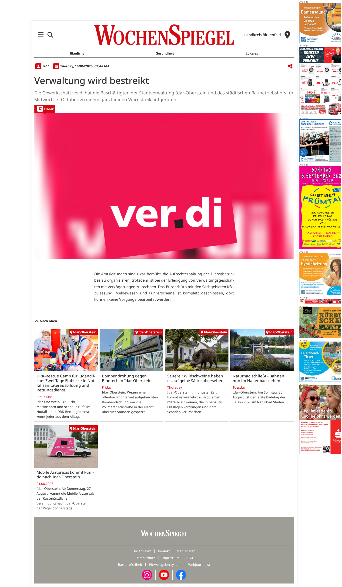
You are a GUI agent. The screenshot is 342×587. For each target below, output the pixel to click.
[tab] (44, 109)
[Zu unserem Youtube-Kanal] (164, 574)
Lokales (252, 53)
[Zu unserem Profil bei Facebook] (181, 574)
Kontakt (164, 551)
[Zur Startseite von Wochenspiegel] (164, 34)
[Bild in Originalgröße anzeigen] (164, 186)
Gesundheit (165, 53)
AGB (189, 558)
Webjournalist (199, 564)
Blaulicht (77, 53)
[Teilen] (290, 66)
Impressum (171, 558)
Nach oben (48, 321)
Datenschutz (145, 558)
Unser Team (142, 551)
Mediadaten (186, 551)
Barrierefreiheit (130, 564)
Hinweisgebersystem (165, 564)
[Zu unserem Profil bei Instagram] (147, 574)
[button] (41, 35)
